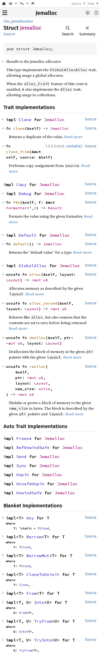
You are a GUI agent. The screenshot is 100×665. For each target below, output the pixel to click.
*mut (37, 280)
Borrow (34, 536)
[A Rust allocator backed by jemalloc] (13, 3)
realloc (37, 366)
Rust (91, 3)
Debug (25, 193)
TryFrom (43, 621)
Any (30, 518)
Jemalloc (46, 13)
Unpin (22, 474)
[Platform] (24, 3)
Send (21, 456)
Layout (13, 280)
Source (9, 34)
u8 (45, 280)
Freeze (24, 438)
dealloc (37, 337)
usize (44, 388)
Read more (73, 136)
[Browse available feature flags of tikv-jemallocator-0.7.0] (32, 3)
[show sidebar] (5, 12)
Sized (44, 528)
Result (55, 208)
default (21, 244)
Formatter (16, 208)
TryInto (43, 640)
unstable (73, 146)
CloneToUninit (43, 574)
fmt (16, 202)
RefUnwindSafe (33, 447)
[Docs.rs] (4, 3)
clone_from (17, 151)
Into (39, 602)
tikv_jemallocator (18, 21)
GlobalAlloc (33, 265)
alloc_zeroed (43, 303)
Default (28, 235)
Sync (21, 465)
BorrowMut (37, 555)
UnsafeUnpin (30, 483)
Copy (21, 184)
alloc (35, 274)
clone (19, 128)
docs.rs (76, 3)
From (31, 593)
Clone (25, 119)
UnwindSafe (29, 492)
